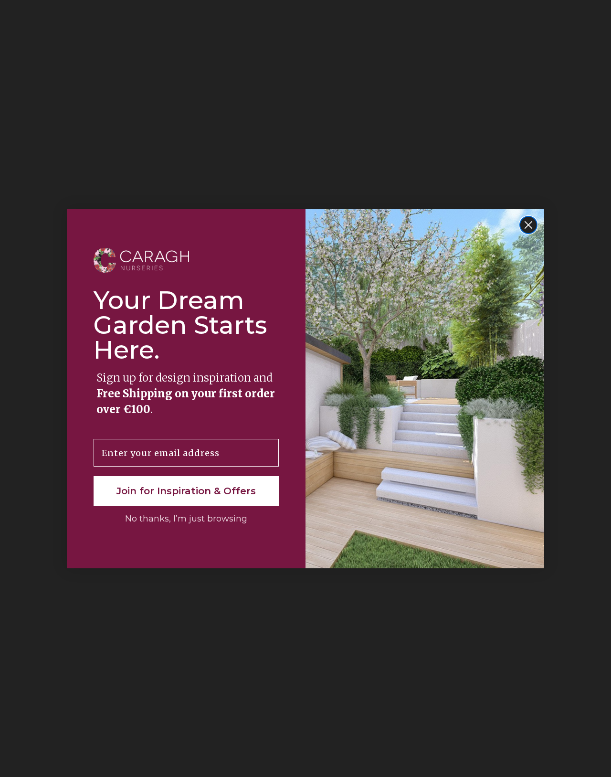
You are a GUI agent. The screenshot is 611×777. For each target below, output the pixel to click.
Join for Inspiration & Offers (186, 491)
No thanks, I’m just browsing (186, 518)
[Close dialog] (528, 225)
